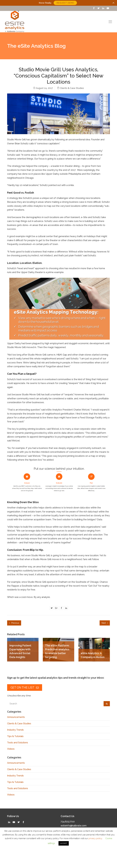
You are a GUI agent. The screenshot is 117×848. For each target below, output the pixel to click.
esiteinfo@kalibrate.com (73, 825)
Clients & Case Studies (72, 88)
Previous (15, 623)
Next (104, 623)
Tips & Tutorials (15, 736)
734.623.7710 (68, 821)
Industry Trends (15, 729)
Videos (11, 748)
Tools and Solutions (17, 742)
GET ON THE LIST (23, 687)
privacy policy (95, 838)
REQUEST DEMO (65, 3)
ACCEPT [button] (63, 843)
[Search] (107, 703)
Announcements (16, 717)
